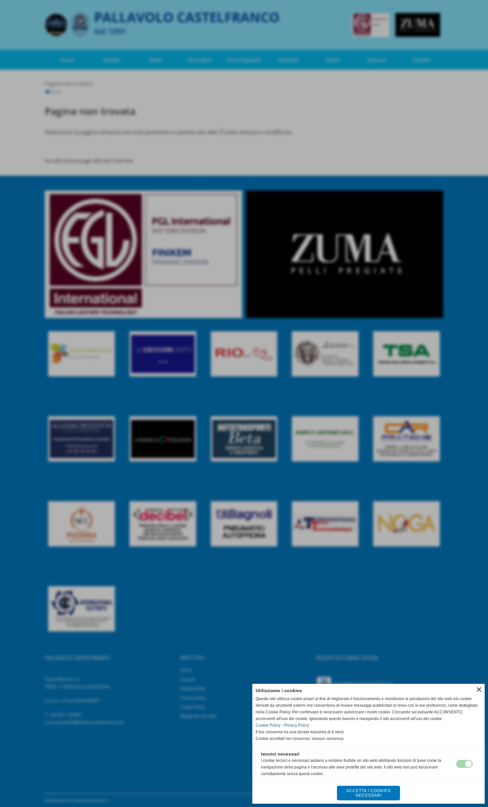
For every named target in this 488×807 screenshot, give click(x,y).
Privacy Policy (296, 725)
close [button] (479, 689)
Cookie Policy (268, 725)
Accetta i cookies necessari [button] (368, 793)
